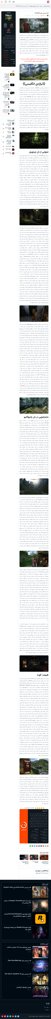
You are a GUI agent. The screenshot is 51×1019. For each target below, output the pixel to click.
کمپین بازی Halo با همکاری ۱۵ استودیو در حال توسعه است (6, 111)
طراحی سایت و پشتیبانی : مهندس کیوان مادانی (39, 1016)
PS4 (5, 52)
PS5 (7, 52)
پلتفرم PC (33, 720)
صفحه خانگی (47, 6)
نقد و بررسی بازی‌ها (34, 6)
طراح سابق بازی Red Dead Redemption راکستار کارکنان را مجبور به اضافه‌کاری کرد (6, 76)
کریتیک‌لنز (43, 55)
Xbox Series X (6, 57)
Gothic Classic (8, 149)
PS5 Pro (4, 54)
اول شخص (4, 63)
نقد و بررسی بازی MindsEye (35, 862)
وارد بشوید (38, 873)
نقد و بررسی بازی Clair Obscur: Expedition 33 (18, 974)
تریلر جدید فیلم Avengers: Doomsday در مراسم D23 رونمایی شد (17, 902)
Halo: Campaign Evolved (8, 128)
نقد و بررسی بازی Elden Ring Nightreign (19, 960)
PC (3, 52)
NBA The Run (8, 146)
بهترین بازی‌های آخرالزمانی (23, 987)
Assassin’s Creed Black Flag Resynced (8, 136)
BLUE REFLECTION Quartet (8, 124)
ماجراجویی (6, 65)
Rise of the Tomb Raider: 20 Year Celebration (8, 142)
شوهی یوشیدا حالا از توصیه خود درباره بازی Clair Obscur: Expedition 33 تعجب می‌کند (6, 95)
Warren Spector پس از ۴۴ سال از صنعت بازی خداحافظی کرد (6, 103)
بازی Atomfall (24, 40)
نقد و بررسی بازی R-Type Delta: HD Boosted (24, 862)
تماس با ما (46, 1007)
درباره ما (47, 1009)
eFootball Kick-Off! (8, 153)
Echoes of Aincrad (9, 132)
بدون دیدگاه (28, 15)
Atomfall (29, 96)
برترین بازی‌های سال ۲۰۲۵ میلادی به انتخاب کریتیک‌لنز (19, 948)
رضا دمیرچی (42, 15)
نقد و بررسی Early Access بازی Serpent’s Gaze (17, 887)
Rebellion (6, 59)
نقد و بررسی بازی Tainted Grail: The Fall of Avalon (44, 862)
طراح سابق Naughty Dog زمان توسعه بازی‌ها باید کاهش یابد (6, 86)
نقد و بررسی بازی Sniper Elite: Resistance (29, 685)
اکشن (7, 63)
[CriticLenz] (48, 2)
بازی (41, 6)
